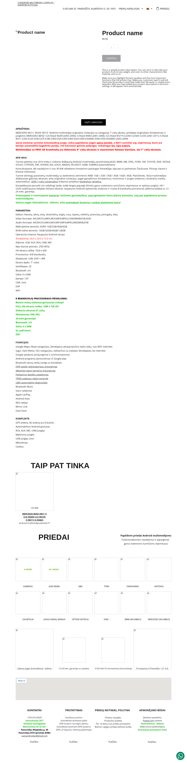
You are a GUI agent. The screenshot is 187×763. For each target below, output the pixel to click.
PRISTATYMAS (73, 710)
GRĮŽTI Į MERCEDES (93, 122)
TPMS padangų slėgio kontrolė (32, 378)
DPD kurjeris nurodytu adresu (73, 723)
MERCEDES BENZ (30, 514)
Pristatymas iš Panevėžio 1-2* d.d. (152, 668)
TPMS (106, 586)
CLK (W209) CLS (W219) (34, 517)
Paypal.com (148, 720)
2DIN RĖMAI (54, 586)
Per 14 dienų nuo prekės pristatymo (113, 723)
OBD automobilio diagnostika (31, 382)
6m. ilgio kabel (119, 145)
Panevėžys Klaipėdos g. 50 (34, 729)
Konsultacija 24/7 (34, 720)
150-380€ (34, 508)
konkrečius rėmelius (90, 181)
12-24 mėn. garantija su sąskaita (74, 668)
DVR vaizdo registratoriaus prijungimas (36, 366)
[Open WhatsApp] (180, 756)
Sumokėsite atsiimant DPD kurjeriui (74, 726)
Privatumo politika (113, 720)
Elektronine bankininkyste (152, 726)
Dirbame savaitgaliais (35, 723)
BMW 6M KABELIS (133, 619)
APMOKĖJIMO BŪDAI (152, 710)
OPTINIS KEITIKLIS (80, 619)
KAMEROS (28, 586)
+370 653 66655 (34, 717)
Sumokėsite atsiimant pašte (74, 720)
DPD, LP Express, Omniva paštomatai (74, 729)
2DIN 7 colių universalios (44, 181)
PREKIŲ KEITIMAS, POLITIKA (112, 710)
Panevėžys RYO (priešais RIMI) (35, 732)
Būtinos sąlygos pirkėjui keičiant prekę (113, 726)
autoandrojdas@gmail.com (35, 735)
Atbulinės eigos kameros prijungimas (35, 370)
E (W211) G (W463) (34, 520)
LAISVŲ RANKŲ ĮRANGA (54, 619)
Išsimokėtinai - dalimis (152, 723)
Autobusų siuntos (73, 717)
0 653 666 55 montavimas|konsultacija (113, 668)
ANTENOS (159, 586)
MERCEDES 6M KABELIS (159, 619)
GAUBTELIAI (28, 619)
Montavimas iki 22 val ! (34, 726)
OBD (80, 586)
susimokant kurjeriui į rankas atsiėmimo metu (93, 202)
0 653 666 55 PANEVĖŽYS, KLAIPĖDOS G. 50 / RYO (89, 8)
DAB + (107, 619)
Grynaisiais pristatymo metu (152, 729)
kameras (54, 195)
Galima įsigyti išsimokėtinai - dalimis (34, 668)
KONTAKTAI (34, 710)
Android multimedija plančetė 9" (34, 523)
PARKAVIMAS (133, 586)
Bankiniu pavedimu (152, 717)
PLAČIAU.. (34, 741)
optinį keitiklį (104, 142)
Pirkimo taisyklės (113, 717)
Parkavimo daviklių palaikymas (32, 374)
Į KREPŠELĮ (111, 58)
